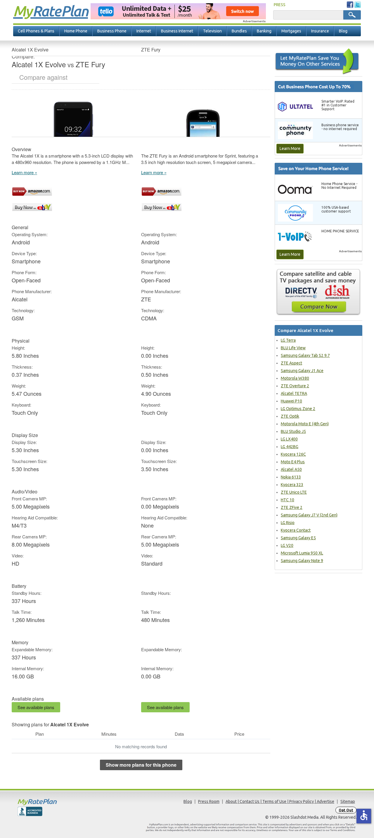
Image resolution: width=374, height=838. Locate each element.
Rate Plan (50, 11)
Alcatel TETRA (294, 393)
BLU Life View (293, 347)
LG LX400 (289, 439)
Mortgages (291, 31)
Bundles (239, 31)
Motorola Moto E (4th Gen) (305, 423)
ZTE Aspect (291, 363)
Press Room (208, 801)
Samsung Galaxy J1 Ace (302, 370)
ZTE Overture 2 (295, 385)
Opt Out (346, 810)
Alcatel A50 (291, 469)
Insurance (320, 31)
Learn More (290, 148)
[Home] (60, 802)
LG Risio (288, 522)
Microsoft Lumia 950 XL (302, 553)
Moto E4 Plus (293, 461)
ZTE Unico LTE (294, 492)
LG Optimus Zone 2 (298, 408)
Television (212, 31)
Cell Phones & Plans (36, 31)
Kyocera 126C (293, 454)
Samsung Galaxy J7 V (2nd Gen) (309, 515)
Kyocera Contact (296, 530)
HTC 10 (287, 499)
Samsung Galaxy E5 (298, 537)
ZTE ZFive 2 (291, 507)
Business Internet (177, 31)
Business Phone (112, 31)
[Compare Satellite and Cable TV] (318, 292)
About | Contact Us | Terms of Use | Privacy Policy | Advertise (280, 801)
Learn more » (24, 172)
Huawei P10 (291, 401)
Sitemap (347, 801)
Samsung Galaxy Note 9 (302, 560)
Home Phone (75, 31)
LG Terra (288, 340)
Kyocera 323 (292, 484)
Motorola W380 (295, 378)
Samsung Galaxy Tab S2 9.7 (305, 355)
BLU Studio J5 (293, 431)
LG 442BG (289, 446)
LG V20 (287, 545)
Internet (143, 31)
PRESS (279, 4)
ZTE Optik (290, 416)
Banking (264, 31)
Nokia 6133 (291, 477)
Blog (343, 31)
